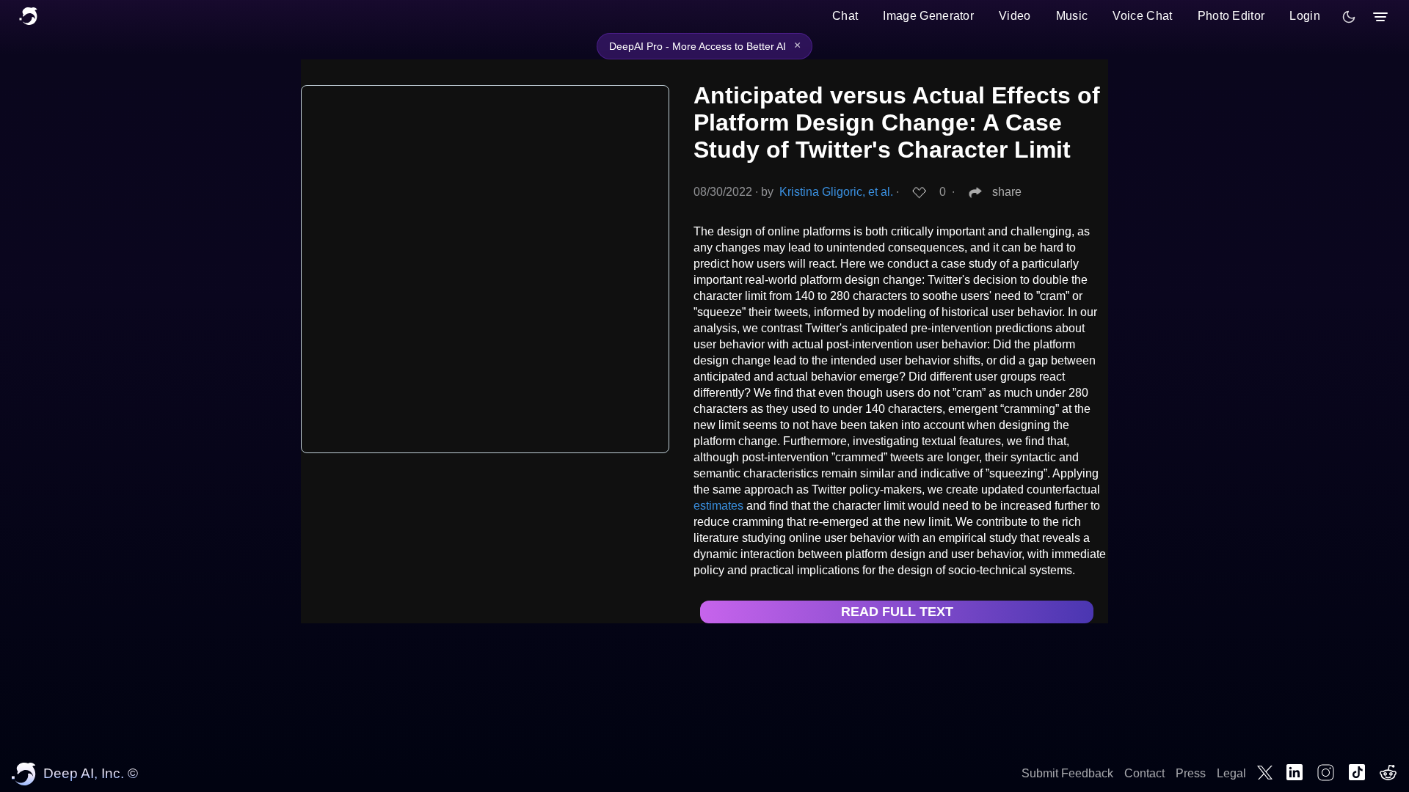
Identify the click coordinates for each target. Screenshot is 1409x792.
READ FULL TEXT (897, 611)
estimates (718, 505)
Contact (1144, 773)
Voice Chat (1142, 16)
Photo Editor (1231, 16)
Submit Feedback (1067, 773)
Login (1304, 16)
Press (1191, 773)
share (1007, 192)
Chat (845, 16)
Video (1015, 16)
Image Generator (928, 16)
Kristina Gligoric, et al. (836, 192)
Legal (1231, 773)
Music (1072, 16)
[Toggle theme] (1349, 17)
